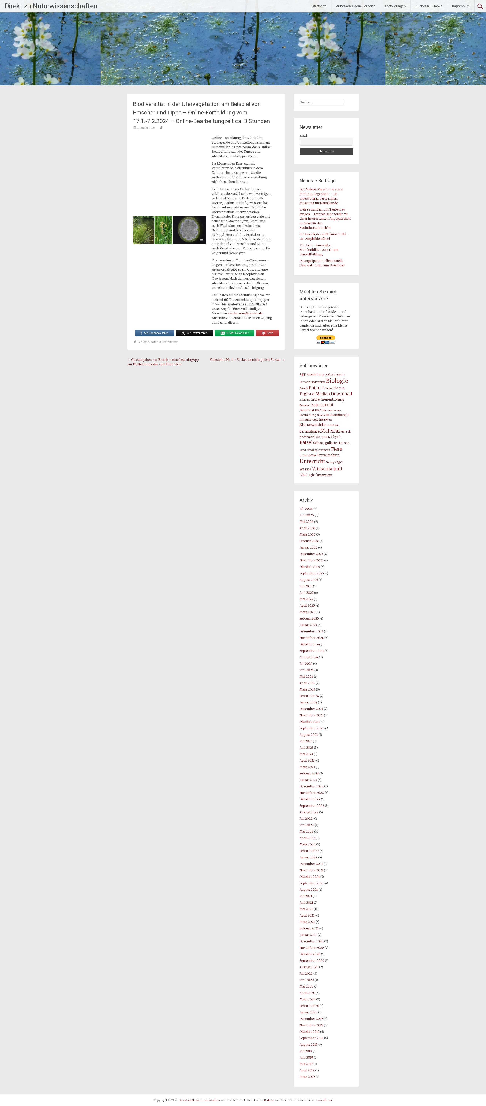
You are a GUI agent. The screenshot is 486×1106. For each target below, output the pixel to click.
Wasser (305, 469)
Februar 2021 (309, 928)
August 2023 (309, 735)
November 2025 (311, 560)
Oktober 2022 (310, 799)
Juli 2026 (306, 509)
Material (330, 431)
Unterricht (312, 461)
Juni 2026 (307, 515)
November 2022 (312, 793)
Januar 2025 (308, 625)
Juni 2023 (306, 747)
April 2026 (307, 528)
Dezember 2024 (311, 631)
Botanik (155, 342)
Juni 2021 (306, 902)
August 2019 (309, 1044)
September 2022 (312, 806)
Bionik (304, 388)
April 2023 (307, 760)
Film (323, 410)
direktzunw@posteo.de (245, 313)
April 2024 (307, 683)
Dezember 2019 (311, 1019)
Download (341, 393)
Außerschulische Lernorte (355, 6)
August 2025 (309, 580)
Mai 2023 (306, 754)
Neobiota (326, 437)
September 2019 (311, 1038)
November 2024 (312, 638)
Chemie (339, 388)
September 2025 (312, 573)
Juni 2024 (307, 670)
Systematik (324, 449)
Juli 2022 (306, 818)
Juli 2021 (306, 896)
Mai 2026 (306, 521)
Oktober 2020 (310, 954)
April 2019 (307, 1070)
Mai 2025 (306, 599)
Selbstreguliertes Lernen (331, 443)
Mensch (346, 431)
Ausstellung (315, 374)
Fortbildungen (395, 6)
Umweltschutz (328, 455)
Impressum (461, 6)
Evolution (305, 405)
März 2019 (307, 1077)
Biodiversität (318, 382)
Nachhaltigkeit (310, 437)
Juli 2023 (306, 741)
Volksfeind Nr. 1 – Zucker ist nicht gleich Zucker (247, 360)
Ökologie (307, 475)
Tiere (336, 449)
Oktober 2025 (310, 567)
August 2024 (309, 657)
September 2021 (312, 883)
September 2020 (312, 960)
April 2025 (307, 605)
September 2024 (312, 651)
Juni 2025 (306, 592)
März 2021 (307, 922)
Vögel (339, 462)
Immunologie (309, 419)
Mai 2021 (306, 909)
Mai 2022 (306, 831)
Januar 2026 (308, 547)
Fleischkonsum (334, 410)
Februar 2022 (309, 851)
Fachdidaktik (309, 410)
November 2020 (312, 948)
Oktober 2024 (310, 644)
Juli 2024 (306, 663)
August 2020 (309, 967)
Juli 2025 (306, 586)
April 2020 (307, 993)
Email (303, 135)
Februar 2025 (309, 618)
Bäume (328, 388)
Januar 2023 (308, 780)
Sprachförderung (308, 450)
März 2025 (307, 612)
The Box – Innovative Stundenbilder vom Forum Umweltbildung (319, 249)
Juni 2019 (306, 1057)
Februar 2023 (309, 773)
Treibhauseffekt (308, 455)
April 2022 (307, 838)
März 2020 (308, 999)
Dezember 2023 (311, 709)
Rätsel (306, 442)
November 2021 (311, 870)
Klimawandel (311, 424)
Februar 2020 (309, 1006)
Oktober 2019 (310, 1031)
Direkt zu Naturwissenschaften (51, 6)
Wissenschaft (327, 469)
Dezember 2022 (311, 786)
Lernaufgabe (310, 431)
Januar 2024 (308, 702)
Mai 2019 (306, 1064)
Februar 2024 (309, 696)
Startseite (319, 6)
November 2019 (311, 1025)
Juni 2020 (307, 980)
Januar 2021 (308, 935)
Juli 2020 (306, 973)
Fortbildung (170, 342)
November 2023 (311, 715)
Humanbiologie (337, 415)
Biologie (143, 342)
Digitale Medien (315, 394)
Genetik (321, 415)
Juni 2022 (307, 825)
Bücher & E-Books (428, 6)
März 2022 (308, 844)
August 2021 (309, 889)
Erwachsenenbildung (327, 399)
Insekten (325, 419)
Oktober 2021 (310, 877)
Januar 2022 (308, 857)
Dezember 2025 (311, 554)
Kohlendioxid (331, 425)
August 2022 (309, 812)
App (303, 374)
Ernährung (305, 400)
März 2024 (307, 689)
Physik (336, 437)
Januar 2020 (308, 1012)
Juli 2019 (306, 1051)
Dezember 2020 (311, 941)
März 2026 (308, 534)
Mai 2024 (306, 676)
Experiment (322, 404)
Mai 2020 (306, 986)
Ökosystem (324, 475)
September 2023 (312, 728)
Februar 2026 (309, 541)
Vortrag (330, 462)
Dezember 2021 (311, 864)
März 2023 (307, 767)
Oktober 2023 (310, 722)
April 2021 (307, 915)
